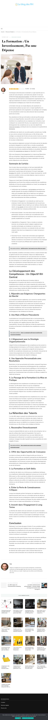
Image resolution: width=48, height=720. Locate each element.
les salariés (20, 207)
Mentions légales (5, 705)
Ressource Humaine (16, 37)
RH (45, 132)
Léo (3, 93)
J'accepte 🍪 (18, 718)
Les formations (32, 189)
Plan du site (3, 708)
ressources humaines (14, 127)
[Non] (46, 716)
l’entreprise (12, 129)
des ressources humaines (22, 96)
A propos (3, 702)
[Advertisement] (24, 15)
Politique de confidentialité (27, 718)
